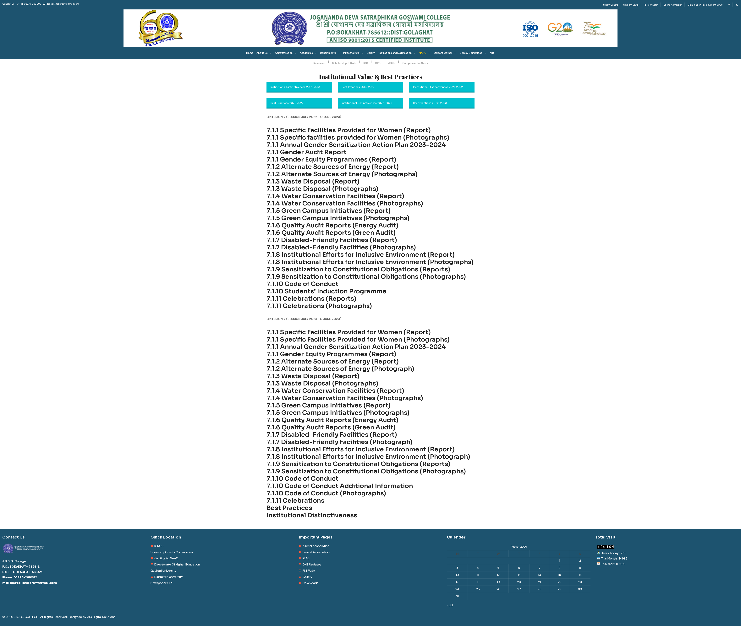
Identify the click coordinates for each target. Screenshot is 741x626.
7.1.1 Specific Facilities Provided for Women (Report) (348, 130)
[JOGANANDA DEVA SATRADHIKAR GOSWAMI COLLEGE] (371, 28)
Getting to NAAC (166, 558)
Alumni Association (316, 546)
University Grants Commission (172, 552)
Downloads (310, 583)
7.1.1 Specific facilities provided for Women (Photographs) (357, 137)
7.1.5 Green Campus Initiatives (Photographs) (337, 218)
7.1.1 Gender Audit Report (306, 152)
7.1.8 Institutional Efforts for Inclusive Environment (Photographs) (370, 262)
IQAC (306, 558)
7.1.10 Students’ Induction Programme (326, 291)
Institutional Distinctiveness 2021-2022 (438, 87)
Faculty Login (651, 4)
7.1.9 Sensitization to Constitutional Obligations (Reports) (358, 269)
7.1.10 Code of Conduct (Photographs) (326, 493)
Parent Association (316, 552)
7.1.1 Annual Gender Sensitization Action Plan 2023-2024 (356, 145)
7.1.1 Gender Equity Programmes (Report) (331, 159)
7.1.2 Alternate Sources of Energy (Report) (332, 167)
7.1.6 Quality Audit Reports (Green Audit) (331, 232)
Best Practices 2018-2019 (358, 87)
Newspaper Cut (162, 583)
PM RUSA (309, 571)
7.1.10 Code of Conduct (302, 284)
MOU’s (391, 63)
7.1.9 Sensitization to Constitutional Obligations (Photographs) (366, 276)
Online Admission (672, 4)
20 (519, 582)
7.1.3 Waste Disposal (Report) (312, 181)
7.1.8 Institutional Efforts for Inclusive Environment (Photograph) (368, 456)
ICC (365, 63)
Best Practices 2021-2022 (287, 103)
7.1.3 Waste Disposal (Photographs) (322, 189)
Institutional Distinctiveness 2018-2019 (295, 87)
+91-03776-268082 (30, 3)
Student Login (631, 4)
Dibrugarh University (168, 577)
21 (539, 582)
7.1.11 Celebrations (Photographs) (319, 306)
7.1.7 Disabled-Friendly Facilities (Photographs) (341, 247)
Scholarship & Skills (344, 63)
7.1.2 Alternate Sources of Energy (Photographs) (342, 174)
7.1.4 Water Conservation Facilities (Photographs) (344, 203)
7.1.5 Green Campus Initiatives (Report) (328, 211)
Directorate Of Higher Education (177, 564)
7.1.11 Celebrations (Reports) (311, 298)
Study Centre (610, 4)
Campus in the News (415, 63)
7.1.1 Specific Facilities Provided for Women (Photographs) (358, 339)
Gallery (307, 577)
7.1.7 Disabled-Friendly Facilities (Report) (331, 240)
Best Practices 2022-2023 (430, 103)
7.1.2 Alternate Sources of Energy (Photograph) (340, 369)
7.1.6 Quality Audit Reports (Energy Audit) (332, 225)
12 (498, 575)
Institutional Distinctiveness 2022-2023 (367, 103)
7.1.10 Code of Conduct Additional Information (339, 486)
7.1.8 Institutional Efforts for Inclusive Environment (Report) (360, 254)
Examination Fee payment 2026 (705, 4)
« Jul (450, 605)
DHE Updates (312, 564)
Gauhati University (163, 571)
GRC (378, 63)
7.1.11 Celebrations (295, 500)
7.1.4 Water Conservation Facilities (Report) (335, 196)
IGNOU (158, 546)
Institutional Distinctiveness (311, 515)
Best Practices (289, 508)
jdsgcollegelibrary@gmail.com (62, 3)
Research (319, 63)
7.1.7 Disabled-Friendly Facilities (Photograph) (339, 442)
